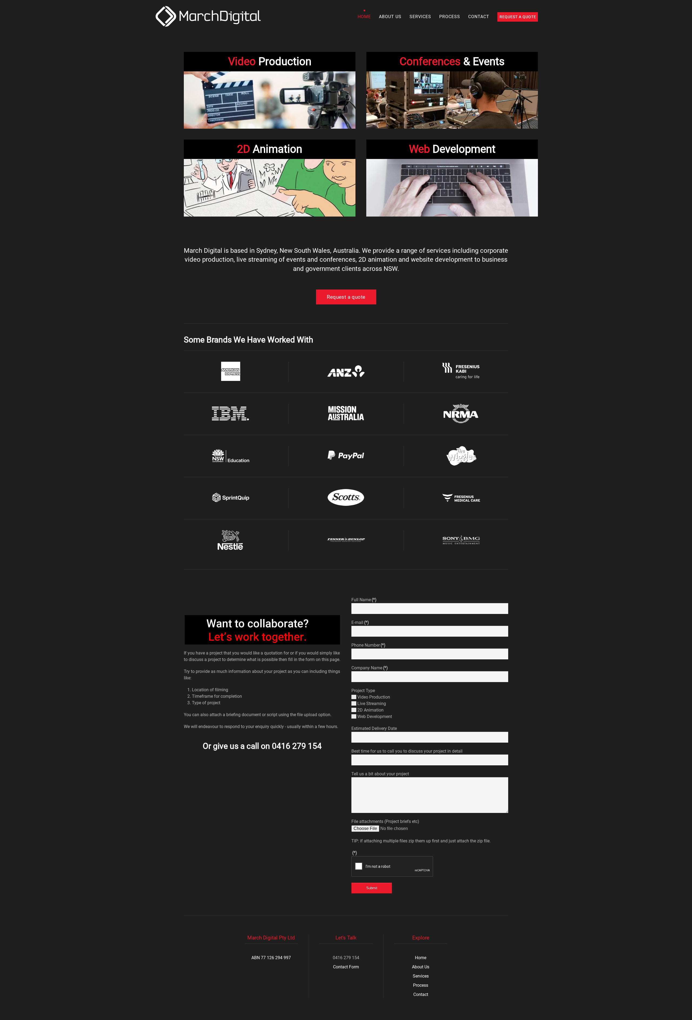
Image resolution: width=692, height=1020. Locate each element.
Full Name (364, 599)
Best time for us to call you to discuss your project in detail (407, 751)
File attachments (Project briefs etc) (385, 821)
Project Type (363, 690)
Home (364, 16)
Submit (371, 888)
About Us (390, 16)
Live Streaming (371, 703)
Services (420, 16)
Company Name (369, 667)
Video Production (373, 697)
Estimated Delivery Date (374, 728)
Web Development (374, 716)
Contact (478, 16)
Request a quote (346, 297)
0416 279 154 (297, 746)
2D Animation (370, 710)
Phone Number (368, 645)
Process (449, 16)
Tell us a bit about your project (380, 773)
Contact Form (346, 966)
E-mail (360, 622)
